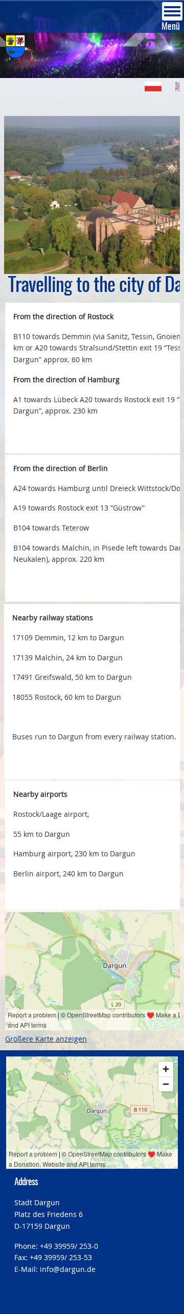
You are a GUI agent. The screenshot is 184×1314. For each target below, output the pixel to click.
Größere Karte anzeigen (46, 1039)
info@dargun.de (68, 1269)
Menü (171, 27)
